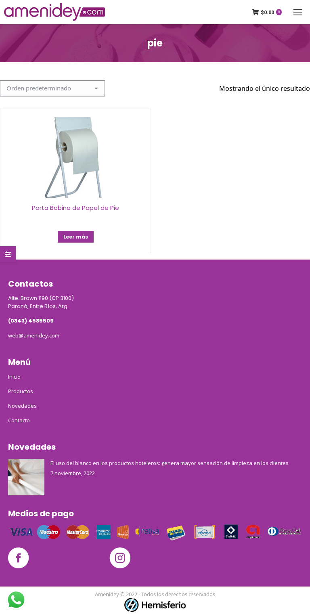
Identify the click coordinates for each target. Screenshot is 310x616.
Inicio (14, 376)
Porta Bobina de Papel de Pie (75, 207)
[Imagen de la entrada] (26, 477)
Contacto (19, 420)
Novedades (22, 405)
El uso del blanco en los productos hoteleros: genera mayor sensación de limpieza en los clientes (169, 463)
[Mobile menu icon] (298, 12)
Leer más (75, 236)
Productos (20, 391)
